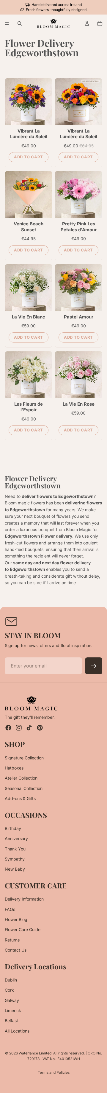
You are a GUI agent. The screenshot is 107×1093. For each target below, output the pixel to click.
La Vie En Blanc (28, 317)
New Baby (15, 869)
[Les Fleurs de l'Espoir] (28, 374)
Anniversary (16, 838)
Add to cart (28, 156)
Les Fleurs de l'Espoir (28, 407)
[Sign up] (93, 666)
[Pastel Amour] (78, 287)
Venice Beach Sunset (28, 226)
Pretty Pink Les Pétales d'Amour (79, 226)
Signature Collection (24, 757)
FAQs (10, 909)
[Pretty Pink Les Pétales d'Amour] (78, 194)
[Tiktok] (29, 728)
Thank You (15, 848)
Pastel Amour (78, 317)
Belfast (11, 1020)
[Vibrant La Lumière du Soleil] (28, 101)
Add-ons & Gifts (20, 798)
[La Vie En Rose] (78, 374)
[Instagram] (18, 728)
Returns (12, 939)
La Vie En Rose (79, 404)
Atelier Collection (21, 778)
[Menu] (7, 24)
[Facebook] (8, 728)
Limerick (13, 1010)
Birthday (13, 828)
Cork (9, 990)
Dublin (11, 979)
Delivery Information (24, 899)
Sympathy (15, 858)
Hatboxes (14, 767)
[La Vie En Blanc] (28, 287)
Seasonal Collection (24, 788)
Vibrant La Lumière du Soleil (28, 134)
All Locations (17, 1030)
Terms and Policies (54, 1072)
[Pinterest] (39, 728)
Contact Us (15, 950)
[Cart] (99, 23)
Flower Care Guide (22, 929)
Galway (12, 1000)
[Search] (19, 23)
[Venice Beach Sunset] (28, 194)
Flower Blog (16, 919)
